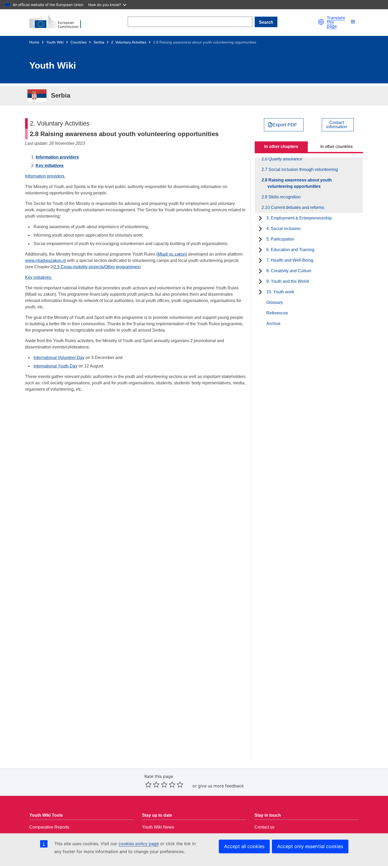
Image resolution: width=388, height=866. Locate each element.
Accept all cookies (244, 846)
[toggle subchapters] (260, 218)
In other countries (336, 146)
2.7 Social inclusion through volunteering (302, 169)
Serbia (98, 42)
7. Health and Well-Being (289, 260)
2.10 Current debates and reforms (295, 207)
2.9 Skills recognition (284, 197)
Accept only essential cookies (310, 846)
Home (34, 42)
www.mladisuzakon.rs (45, 260)
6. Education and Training (290, 249)
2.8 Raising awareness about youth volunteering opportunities (299, 183)
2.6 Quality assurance (284, 159)
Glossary (274, 302)
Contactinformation (336, 125)
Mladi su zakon (172, 254)
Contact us (264, 827)
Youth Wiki (55, 42)
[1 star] (148, 784)
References (277, 313)
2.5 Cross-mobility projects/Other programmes (96, 267)
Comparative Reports (49, 827)
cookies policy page (139, 843)
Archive (273, 323)
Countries (78, 42)
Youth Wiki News (158, 827)
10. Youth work (280, 292)
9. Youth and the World (287, 281)
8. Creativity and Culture (288, 271)
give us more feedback (221, 785)
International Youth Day (55, 366)
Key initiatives (50, 165)
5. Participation (280, 239)
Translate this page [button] (336, 22)
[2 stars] (152, 784)
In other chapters (281, 146)
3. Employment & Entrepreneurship (299, 218)
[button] (321, 22)
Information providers (57, 157)
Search (266, 22)
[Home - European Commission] (58, 21)
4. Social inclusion (283, 228)
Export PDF (284, 125)
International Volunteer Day (59, 357)
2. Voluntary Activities (128, 42)
